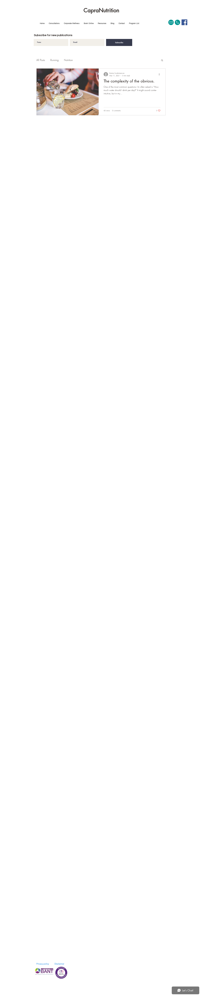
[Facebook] (184, 22)
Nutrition (68, 60)
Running (54, 60)
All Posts (40, 60)
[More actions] (160, 74)
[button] (54, 23)
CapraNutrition (101, 10)
